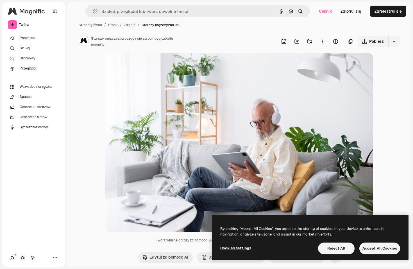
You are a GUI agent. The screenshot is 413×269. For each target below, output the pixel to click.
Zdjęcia (129, 25)
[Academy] (22, 257)
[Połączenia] (12, 257)
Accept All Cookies (379, 248)
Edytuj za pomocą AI (168, 257)
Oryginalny (144, 64)
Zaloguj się (351, 11)
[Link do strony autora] (84, 42)
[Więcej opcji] (322, 41)
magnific (98, 44)
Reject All (336, 248)
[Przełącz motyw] (32, 257)
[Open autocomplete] (93, 11)
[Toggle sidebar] (55, 11)
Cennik (325, 11)
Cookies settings (235, 248)
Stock (113, 25)
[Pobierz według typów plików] (394, 41)
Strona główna (90, 25)
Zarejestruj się (388, 11)
